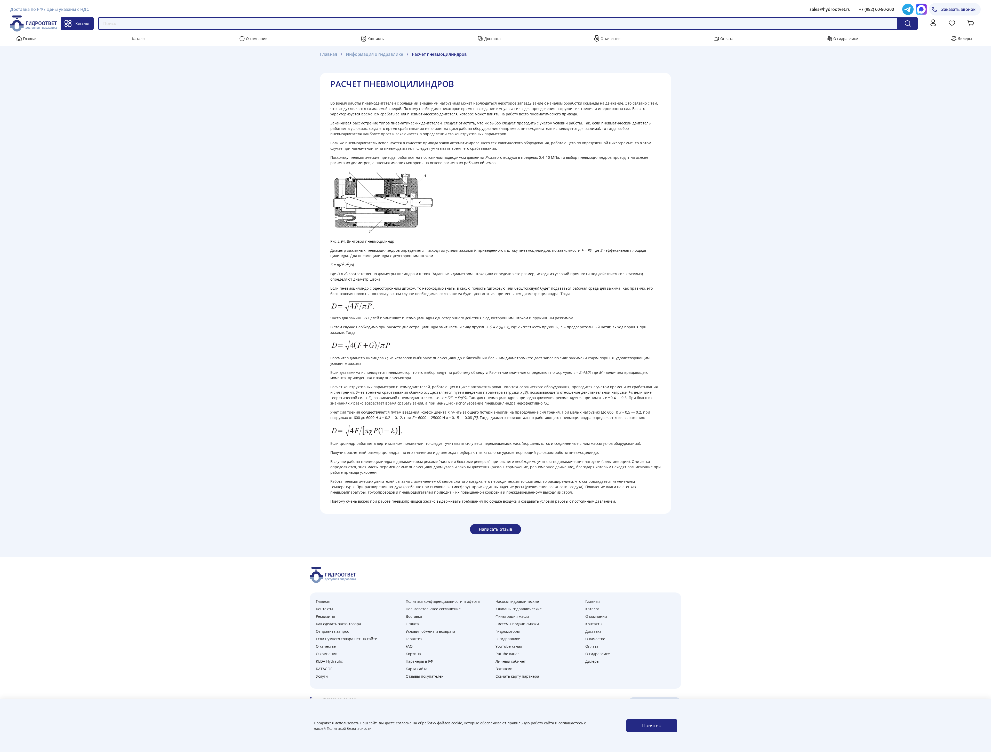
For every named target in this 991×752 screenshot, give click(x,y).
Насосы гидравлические (517, 601)
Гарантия (414, 638)
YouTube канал (509, 646)
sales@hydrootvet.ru (830, 9)
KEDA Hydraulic (329, 661)
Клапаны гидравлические (519, 608)
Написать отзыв (495, 529)
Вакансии (504, 668)
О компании (257, 38)
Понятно (651, 725)
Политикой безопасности (349, 728)
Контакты (376, 38)
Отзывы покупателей (425, 676)
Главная (30, 38)
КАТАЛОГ (324, 668)
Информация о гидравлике (374, 54)
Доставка (492, 38)
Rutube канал (508, 653)
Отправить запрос (332, 631)
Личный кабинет (511, 661)
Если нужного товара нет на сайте (346, 638)
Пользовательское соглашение (433, 608)
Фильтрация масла (512, 616)
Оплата (726, 38)
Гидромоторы (508, 631)
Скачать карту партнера (517, 676)
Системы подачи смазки (517, 623)
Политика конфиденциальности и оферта (443, 601)
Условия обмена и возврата (430, 631)
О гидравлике (845, 38)
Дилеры (965, 38)
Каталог (82, 23)
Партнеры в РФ (419, 661)
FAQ (409, 646)
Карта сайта (416, 668)
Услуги (322, 676)
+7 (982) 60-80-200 (876, 9)
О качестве (610, 38)
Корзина (413, 653)
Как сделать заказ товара (338, 623)
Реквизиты (325, 616)
